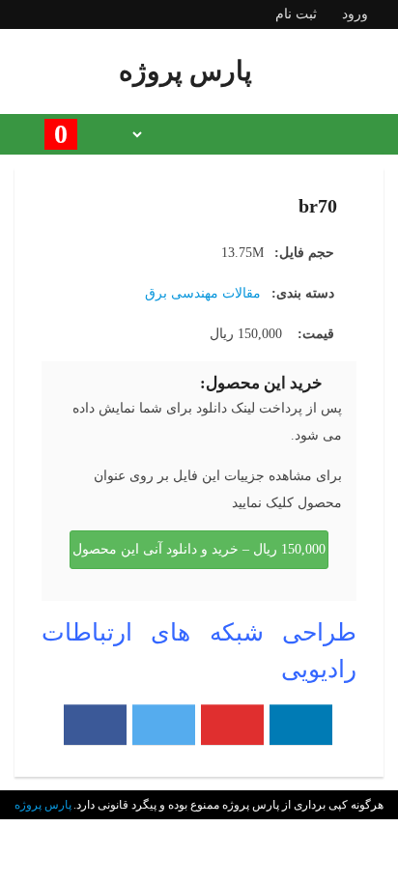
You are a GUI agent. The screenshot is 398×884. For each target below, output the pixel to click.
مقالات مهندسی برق (203, 293)
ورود (355, 14)
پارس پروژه (42, 805)
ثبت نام (296, 14)
